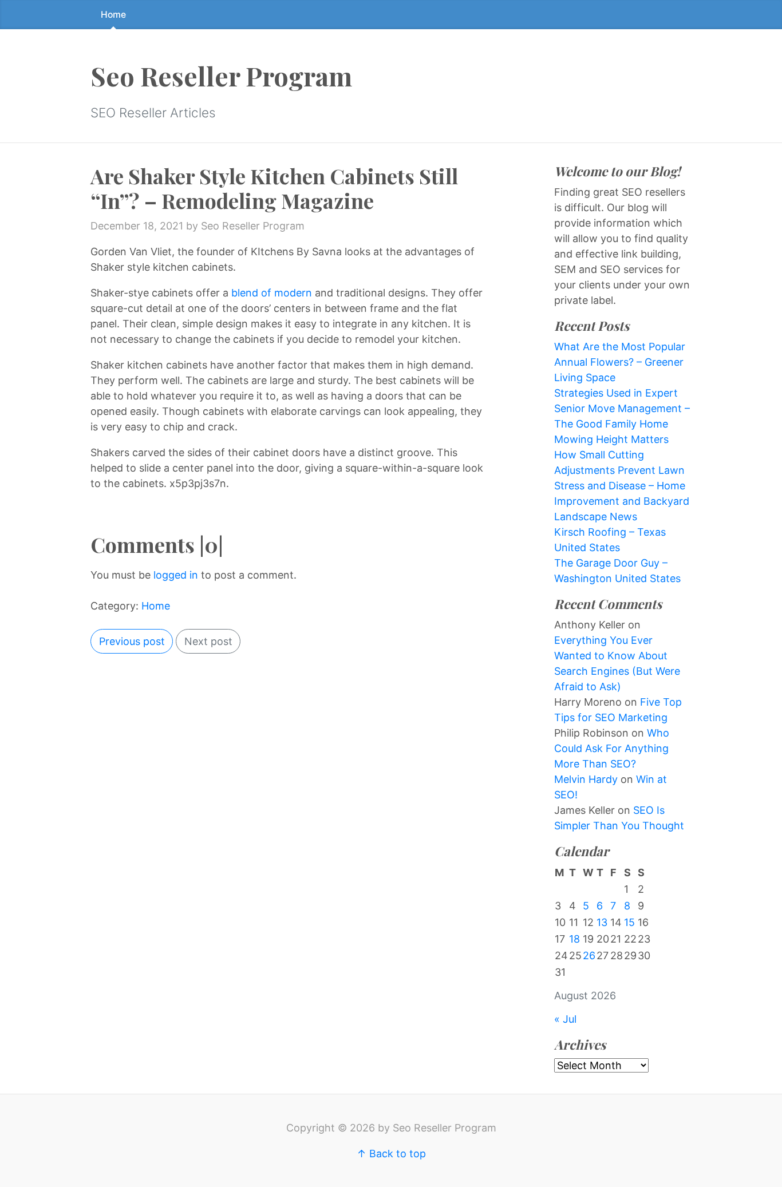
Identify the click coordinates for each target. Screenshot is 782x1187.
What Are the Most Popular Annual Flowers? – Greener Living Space (619, 362)
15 (629, 922)
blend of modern (271, 293)
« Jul (565, 1019)
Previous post (132, 641)
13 (602, 922)
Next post (208, 641)
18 (574, 939)
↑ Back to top (391, 1154)
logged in (175, 575)
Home (113, 14)
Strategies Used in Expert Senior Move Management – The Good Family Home (622, 408)
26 (589, 955)
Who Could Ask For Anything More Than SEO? (611, 748)
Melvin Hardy (586, 779)
